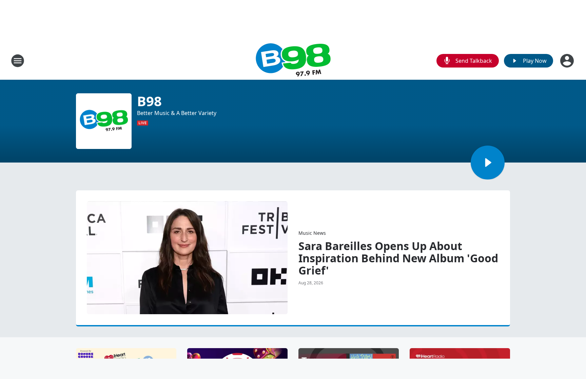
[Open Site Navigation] (17, 61)
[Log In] (567, 61)
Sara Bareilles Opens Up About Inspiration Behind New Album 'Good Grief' (398, 258)
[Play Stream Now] (488, 162)
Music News (312, 233)
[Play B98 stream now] (103, 121)
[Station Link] (293, 60)
